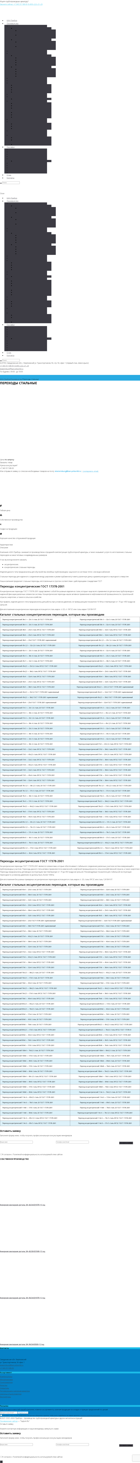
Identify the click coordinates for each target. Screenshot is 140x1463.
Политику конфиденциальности (90, 1415)
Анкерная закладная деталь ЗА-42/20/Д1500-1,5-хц (22, 1251)
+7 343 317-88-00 (7, 1368)
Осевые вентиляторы (24, 161)
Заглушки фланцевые (19, 163)
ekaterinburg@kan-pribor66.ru (11, 369)
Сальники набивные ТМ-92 (31, 65)
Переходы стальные (19, 168)
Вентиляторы (16, 159)
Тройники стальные (19, 170)
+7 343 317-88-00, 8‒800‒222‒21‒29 (14, 366)
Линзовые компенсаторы (26, 87)
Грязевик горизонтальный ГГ (27, 28)
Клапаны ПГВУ (17, 78)
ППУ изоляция (17, 172)
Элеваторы (15, 154)
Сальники (15, 53)
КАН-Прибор (5, 379)
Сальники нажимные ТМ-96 (31, 76)
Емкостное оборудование (21, 94)
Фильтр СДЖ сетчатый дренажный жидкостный (28, 109)
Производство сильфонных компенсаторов (21, 132)
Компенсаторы (17, 83)
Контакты (10, 178)
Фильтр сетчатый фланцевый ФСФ (30, 103)
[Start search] (1, 360)
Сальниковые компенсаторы (27, 85)
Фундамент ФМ (22, 137)
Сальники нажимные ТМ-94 (31, 71)
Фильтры (15, 101)
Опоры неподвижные (24, 124)
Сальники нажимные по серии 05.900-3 (31, 67)
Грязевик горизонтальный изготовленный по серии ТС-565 (36, 31)
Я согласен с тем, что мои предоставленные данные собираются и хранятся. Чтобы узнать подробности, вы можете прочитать (51, 1415)
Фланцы (14, 119)
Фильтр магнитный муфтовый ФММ (30, 117)
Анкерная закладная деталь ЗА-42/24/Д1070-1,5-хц (22, 1205)
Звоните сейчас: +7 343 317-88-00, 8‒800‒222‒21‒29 (21, 4)
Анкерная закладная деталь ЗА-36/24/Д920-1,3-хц (22, 1344)
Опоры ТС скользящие (25, 128)
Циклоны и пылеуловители (22, 51)
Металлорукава (17, 149)
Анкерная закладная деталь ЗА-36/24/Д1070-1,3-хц (22, 1298)
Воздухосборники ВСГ (20, 96)
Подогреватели (17, 152)
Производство (12, 23)
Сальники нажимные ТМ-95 (31, 74)
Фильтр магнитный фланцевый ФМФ (31, 115)
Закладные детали (18, 135)
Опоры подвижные (23, 126)
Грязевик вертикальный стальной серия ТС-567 (35, 43)
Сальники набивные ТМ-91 (31, 62)
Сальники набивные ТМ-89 (31, 58)
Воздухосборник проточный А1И (29, 99)
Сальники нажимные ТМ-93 (31, 69)
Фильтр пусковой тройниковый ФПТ (30, 105)
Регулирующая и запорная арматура (26, 156)
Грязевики (15, 26)
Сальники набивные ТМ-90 (31, 60)
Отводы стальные (18, 165)
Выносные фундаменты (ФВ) (27, 144)
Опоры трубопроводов (20, 121)
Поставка (10, 147)
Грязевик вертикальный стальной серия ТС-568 (35, 47)
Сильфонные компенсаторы (22, 80)
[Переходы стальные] (13, 457)
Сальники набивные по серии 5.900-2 (31, 55)
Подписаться (23, 1413)
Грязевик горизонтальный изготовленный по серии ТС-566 (36, 36)
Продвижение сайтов (9, 1421)
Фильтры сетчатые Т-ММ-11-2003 (29, 112)
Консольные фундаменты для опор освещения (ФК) (28, 141)
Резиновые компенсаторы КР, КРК (30, 92)
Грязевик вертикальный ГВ (27, 39)
